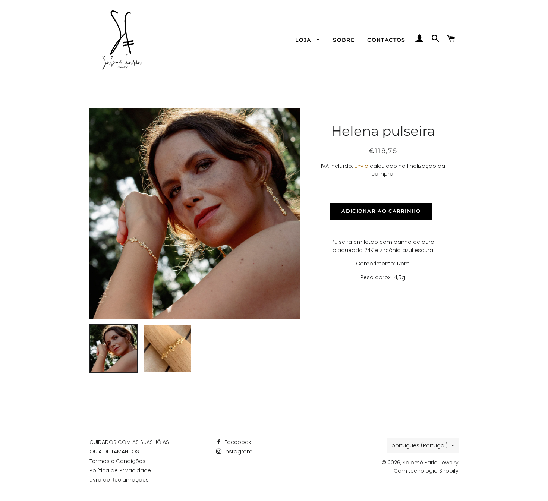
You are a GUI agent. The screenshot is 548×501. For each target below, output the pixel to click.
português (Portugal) (419, 445)
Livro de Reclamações (119, 479)
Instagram (237, 451)
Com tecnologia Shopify (426, 471)
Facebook (237, 442)
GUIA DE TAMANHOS (114, 451)
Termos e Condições (117, 461)
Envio (361, 166)
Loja (304, 40)
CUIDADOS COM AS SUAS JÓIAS (129, 442)
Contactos (386, 40)
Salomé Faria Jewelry (431, 462)
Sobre (344, 40)
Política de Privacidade (120, 470)
